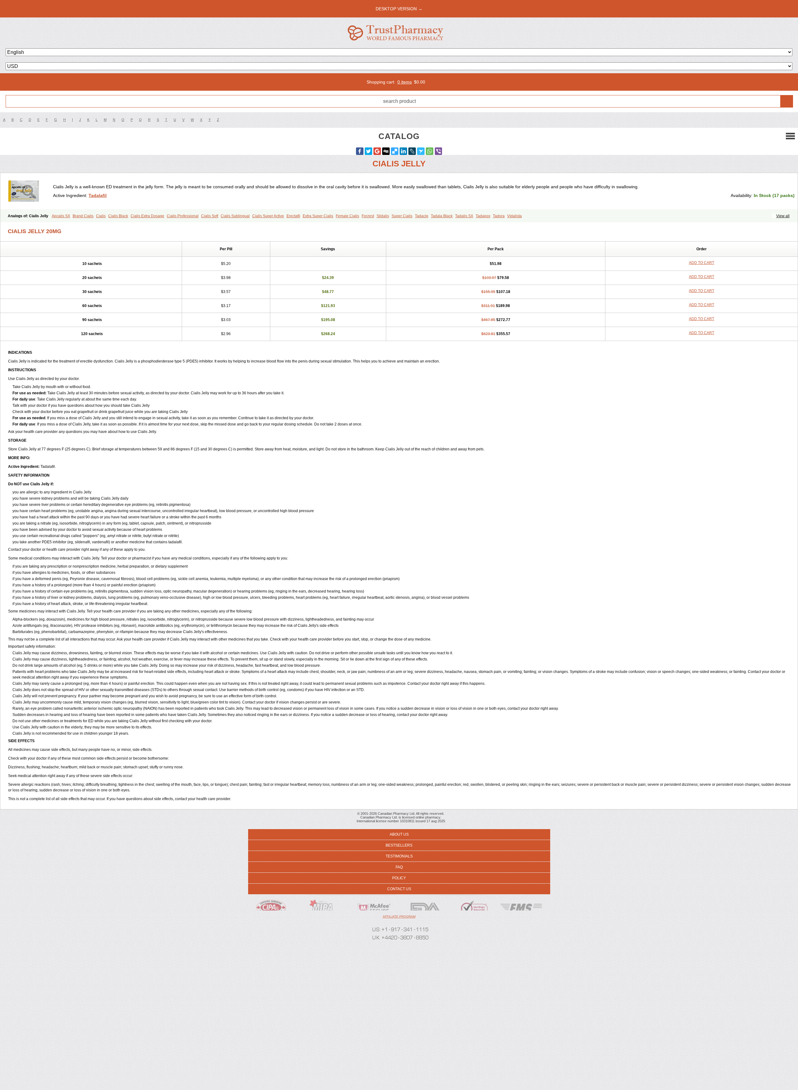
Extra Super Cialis (318, 216)
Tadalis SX (464, 216)
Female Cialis (347, 216)
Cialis (101, 216)
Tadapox (483, 216)
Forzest (368, 216)
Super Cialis (402, 216)
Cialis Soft (209, 216)
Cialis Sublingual (235, 216)
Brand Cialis (83, 216)
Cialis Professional (183, 216)
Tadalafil (98, 195)
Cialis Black (118, 216)
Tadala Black (442, 216)
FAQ (399, 867)
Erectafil (293, 216)
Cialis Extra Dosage (147, 216)
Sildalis (383, 216)
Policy (399, 878)
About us (399, 834)
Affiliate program (399, 916)
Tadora (499, 216)
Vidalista (514, 216)
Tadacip (421, 216)
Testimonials (399, 856)
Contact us (399, 889)
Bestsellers (399, 845)
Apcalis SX (61, 216)
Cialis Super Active (268, 216)
